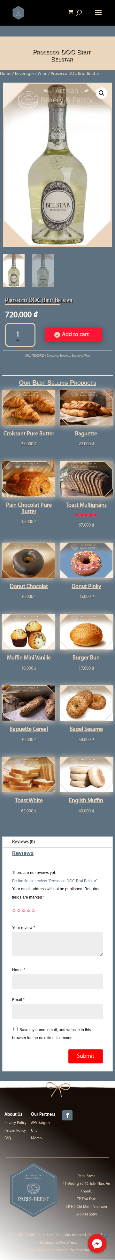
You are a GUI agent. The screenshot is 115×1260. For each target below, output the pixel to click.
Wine (42, 74)
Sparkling (77, 356)
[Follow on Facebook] (67, 1115)
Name (18, 970)
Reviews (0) (23, 842)
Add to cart (75, 335)
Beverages (24, 74)
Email (18, 1000)
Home (6, 74)
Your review (23, 927)
